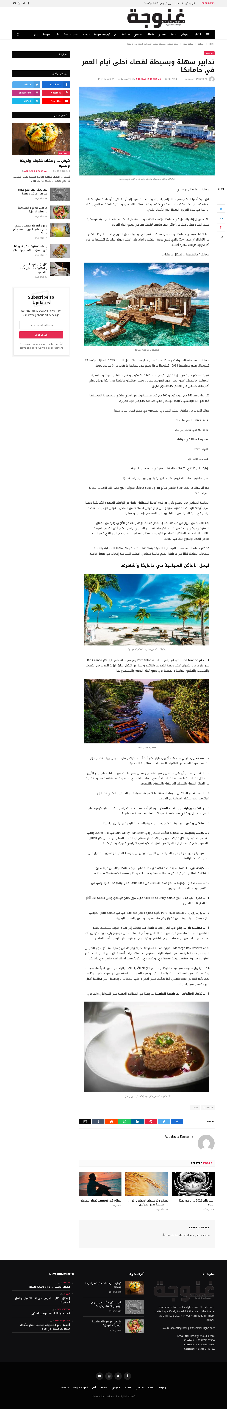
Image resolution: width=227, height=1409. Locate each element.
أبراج (36, 34)
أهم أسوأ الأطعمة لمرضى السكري (50, 1313)
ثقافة (173, 34)
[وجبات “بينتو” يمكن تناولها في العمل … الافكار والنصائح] (60, 251)
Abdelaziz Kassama (148, 79)
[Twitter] (221, 209)
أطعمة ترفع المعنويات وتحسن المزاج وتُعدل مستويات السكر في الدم (45, 1327)
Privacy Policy (43, 348)
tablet (66, 1283)
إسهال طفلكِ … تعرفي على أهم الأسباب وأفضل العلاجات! (42, 1300)
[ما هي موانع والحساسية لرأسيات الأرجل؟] (60, 212)
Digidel (123, 1396)
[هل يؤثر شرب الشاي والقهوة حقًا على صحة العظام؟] (60, 269)
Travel (194, 1107)
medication (63, 1309)
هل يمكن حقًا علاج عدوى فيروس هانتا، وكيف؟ (169, 3)
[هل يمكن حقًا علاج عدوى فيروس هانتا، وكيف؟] (60, 194)
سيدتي (162, 34)
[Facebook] (221, 199)
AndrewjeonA (62, 1321)
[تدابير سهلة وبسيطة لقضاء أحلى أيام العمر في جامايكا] (147, 131)
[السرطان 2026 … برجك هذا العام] (193, 1184)
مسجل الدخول (186, 1235)
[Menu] (207, 34)
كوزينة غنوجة (102, 34)
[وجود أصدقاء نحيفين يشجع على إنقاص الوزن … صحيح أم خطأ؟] (60, 230)
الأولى (197, 34)
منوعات (86, 34)
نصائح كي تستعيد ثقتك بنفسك (100, 1201)
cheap (66, 1294)
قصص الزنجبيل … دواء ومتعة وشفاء (49, 1287)
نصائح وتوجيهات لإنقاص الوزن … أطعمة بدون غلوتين (148, 1203)
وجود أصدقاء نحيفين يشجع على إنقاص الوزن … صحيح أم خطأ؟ (30, 229)
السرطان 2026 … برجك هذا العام (197, 1203)
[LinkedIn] (221, 218)
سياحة (126, 34)
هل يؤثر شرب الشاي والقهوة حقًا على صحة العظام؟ (33, 268)
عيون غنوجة (71, 34)
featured (208, 1107)
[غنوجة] (156, 18)
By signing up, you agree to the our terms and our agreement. (41, 346)
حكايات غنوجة (51, 34)
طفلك (150, 34)
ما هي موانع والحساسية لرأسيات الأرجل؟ (32, 210)
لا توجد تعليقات (123, 79)
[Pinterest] (221, 227)
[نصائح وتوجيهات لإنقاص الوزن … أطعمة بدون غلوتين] (146, 1184)
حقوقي (138, 34)
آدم (116, 34)
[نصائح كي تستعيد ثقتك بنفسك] (100, 1184)
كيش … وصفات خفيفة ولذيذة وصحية (45, 163)
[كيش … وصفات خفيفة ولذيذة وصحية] (41, 139)
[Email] (221, 237)
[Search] (18, 34)
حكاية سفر (209, 53)
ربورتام (185, 34)
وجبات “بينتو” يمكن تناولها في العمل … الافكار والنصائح (29, 248)
